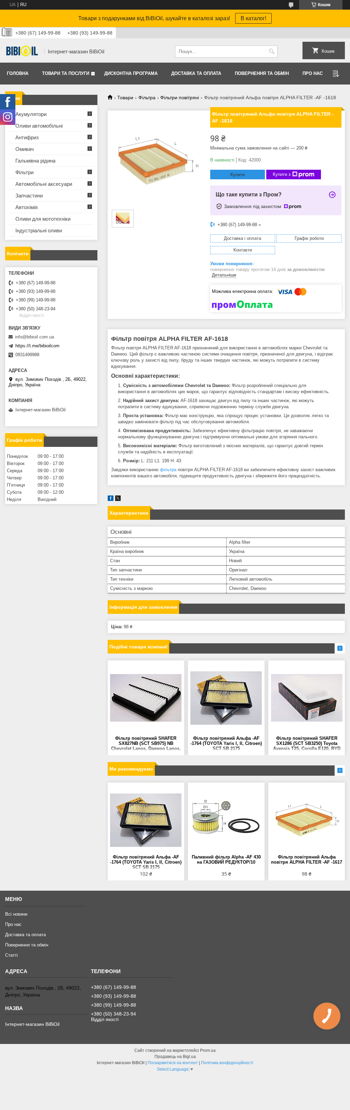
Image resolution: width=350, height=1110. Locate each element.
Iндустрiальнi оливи (38, 230)
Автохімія (26, 207)
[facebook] (110, 499)
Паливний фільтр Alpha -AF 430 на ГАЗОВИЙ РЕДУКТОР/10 (226, 859)
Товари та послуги (65, 73)
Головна (17, 73)
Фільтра (147, 97)
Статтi (11, 955)
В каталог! (253, 18)
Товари (125, 97)
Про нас (312, 73)
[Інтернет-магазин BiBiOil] (22, 51)
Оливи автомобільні (39, 126)
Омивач (24, 149)
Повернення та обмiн (262, 73)
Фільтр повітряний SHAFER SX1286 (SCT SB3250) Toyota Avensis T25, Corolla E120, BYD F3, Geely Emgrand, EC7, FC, (306, 744)
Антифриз (27, 137)
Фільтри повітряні (179, 97)
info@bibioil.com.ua (34, 336)
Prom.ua (208, 1050)
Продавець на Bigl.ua (175, 1056)
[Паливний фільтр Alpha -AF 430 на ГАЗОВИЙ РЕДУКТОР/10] (226, 820)
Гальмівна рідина (35, 161)
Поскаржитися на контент (173, 1062)
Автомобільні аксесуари (43, 184)
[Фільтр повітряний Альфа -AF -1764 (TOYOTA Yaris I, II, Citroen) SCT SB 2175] (226, 698)
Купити (237, 174)
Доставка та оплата (196, 73)
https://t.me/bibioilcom (37, 345)
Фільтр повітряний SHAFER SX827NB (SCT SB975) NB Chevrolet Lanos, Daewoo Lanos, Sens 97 (146, 744)
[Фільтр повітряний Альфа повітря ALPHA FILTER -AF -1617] (306, 820)
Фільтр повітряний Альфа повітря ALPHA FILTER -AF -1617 (306, 859)
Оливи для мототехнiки (42, 219)
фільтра (168, 469)
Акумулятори (30, 114)
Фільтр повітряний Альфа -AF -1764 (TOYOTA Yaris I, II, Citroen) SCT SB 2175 (226, 743)
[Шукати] (272, 51)
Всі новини (16, 914)
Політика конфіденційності (227, 1062)
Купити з (282, 174)
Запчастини (29, 195)
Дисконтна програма (131, 73)
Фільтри (24, 172)
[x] (118, 499)
